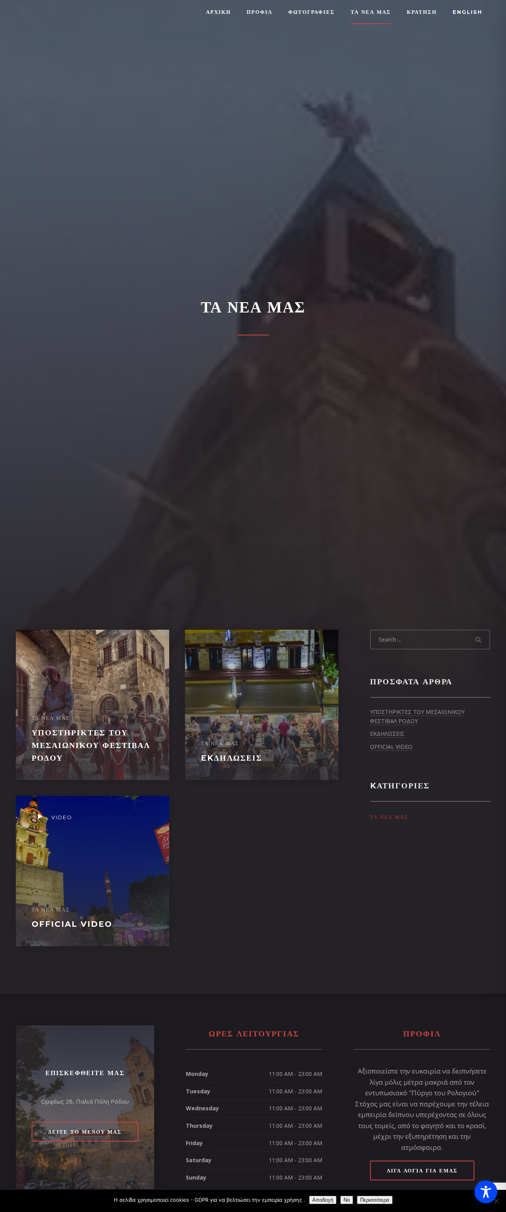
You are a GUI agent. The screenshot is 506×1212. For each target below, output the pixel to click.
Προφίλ (259, 12)
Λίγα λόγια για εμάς (422, 1170)
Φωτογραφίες (311, 12)
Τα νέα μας (389, 817)
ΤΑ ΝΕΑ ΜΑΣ (371, 12)
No (347, 1200)
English (467, 12)
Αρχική (218, 12)
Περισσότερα (374, 1200)
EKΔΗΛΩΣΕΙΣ (387, 733)
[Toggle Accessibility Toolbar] (486, 1192)
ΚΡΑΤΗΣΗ (422, 12)
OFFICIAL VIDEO (391, 746)
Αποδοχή (322, 1200)
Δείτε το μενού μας (85, 1132)
